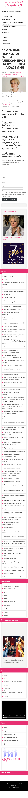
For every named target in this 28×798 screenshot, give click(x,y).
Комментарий (6, 164)
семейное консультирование (12, 586)
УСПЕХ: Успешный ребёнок (12, 468)
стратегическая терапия (11, 740)
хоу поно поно (8, 288)
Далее (23, 76)
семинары (7, 688)
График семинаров (10, 27)
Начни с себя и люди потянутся (13, 382)
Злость (6, 279)
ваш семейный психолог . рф (14, 3)
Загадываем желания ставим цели (14, 570)
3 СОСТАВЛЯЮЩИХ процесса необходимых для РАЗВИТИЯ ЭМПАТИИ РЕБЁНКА (14, 341)
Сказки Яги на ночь (11, 759)
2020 (5, 596)
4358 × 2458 (18, 72)
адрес (5, 598)
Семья (6, 696)
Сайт (3, 186)
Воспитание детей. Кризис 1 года (13, 567)
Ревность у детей (9, 573)
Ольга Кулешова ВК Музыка (11, 211)
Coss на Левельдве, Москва (12, 389)
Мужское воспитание (10, 558)
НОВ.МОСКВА (6, 104)
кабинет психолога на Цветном (10, 74)
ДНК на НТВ (7, 294)
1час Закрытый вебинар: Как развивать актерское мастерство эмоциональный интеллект (11, 473)
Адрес (6, 40)
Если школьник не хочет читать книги (15, 386)
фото (5, 744)
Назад (4, 76)
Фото (5, 37)
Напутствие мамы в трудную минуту (14, 291)
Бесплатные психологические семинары (13, 23)
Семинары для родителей (10, 19)
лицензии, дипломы (9, 601)
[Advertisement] (14, 631)
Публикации (8, 16)
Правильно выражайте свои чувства (14, 451)
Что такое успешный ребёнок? (13, 464)
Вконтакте (7, 605)
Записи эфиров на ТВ (10, 14)
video (5, 727)
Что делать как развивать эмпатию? (14, 347)
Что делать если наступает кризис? (14, 309)
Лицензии (7, 35)
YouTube (6, 609)
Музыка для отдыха (9, 448)
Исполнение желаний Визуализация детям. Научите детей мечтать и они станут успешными (13, 406)
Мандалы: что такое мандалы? (13, 306)
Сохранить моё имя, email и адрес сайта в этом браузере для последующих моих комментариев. (14, 194)
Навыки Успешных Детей (11, 478)
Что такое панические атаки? (12, 577)
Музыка (4, 29)
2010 (5, 592)
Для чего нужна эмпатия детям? (13, 365)
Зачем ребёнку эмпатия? (11, 374)
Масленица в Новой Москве (12, 481)
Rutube (6, 615)
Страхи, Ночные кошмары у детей (14, 323)
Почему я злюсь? (9, 527)
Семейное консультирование (11, 11)
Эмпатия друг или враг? (11, 326)
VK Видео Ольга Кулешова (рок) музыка (12, 238)
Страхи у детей (8, 276)
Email (4, 182)
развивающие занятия (10, 737)
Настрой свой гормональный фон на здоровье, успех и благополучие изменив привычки (13, 543)
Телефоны (7, 43)
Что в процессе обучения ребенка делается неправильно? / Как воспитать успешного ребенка (13, 399)
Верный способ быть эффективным (14, 500)
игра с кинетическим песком (12, 509)
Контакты (5, 32)
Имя (3, 177)
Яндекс (6, 612)
